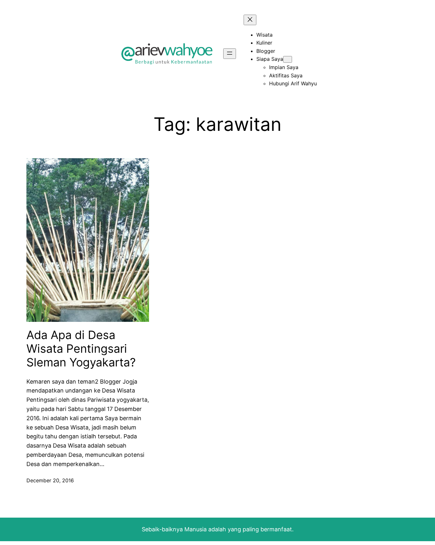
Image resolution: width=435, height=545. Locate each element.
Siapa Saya (269, 59)
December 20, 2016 (50, 480)
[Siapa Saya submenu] (287, 59)
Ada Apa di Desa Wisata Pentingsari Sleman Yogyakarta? (81, 348)
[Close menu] (250, 20)
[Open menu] (229, 53)
